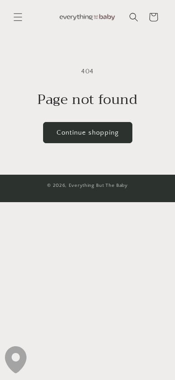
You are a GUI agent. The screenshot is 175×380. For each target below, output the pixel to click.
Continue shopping (88, 132)
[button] (18, 17)
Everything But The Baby (98, 185)
